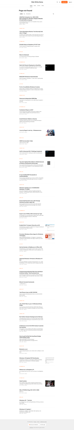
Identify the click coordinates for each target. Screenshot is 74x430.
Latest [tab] (21, 13)
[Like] (20, 25)
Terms (38, 421)
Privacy (35, 421)
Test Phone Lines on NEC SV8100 (28, 292)
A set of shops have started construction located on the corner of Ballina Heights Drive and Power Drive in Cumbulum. (30, 112)
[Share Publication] (60, 2)
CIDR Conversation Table (26, 141)
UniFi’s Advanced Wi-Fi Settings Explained (30, 151)
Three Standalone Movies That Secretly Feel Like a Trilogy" (31, 32)
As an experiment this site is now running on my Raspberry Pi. (31, 372)
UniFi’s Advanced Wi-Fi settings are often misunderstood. (30, 152)
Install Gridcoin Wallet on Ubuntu (28, 119)
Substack (31, 427)
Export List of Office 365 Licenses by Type (30, 213)
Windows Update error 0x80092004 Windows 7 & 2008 (29, 188)
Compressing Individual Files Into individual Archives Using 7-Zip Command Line (31, 272)
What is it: (21, 391)
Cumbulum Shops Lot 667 (26, 110)
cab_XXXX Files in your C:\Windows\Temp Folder (30, 304)
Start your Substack (34, 424)
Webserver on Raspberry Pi (26, 369)
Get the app (42, 424)
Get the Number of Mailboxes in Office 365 (30, 247)
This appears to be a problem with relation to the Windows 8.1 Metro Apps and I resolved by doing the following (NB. (31, 329)
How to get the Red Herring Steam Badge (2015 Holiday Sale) (30, 337)
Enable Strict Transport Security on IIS (29, 225)
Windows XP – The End (25, 400)
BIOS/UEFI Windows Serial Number (28, 76)
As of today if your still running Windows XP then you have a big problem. (31, 402)
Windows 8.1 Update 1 (25, 409)
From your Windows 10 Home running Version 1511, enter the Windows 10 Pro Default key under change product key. (31, 262)
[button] (31, 5)
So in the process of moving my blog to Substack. (29, 56)
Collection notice (43, 421)
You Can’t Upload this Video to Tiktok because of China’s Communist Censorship (31, 162)
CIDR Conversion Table (23, 142)
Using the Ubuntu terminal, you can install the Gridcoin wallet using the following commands (30, 121)
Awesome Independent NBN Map (28, 98)
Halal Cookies (23, 381)
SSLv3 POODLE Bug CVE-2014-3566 (29, 390)
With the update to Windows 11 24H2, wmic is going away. (31, 78)
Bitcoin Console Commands (26, 282)
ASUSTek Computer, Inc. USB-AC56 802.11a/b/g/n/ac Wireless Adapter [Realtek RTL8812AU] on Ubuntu (31, 18)
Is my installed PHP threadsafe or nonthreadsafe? (28, 175)
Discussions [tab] (28, 13)
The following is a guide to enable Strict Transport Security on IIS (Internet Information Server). (31, 227)
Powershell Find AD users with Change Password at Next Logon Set (29, 201)
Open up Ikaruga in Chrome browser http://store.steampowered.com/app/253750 (28, 340)
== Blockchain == (22, 283)
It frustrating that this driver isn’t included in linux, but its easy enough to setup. (30, 22)
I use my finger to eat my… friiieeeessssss (30, 130)
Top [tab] (24, 13)
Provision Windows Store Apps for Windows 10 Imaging (31, 235)
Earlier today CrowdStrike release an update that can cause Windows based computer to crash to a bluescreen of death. (31, 89)
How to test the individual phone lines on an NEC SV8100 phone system (30, 294)
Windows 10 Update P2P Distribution (29, 358)
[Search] (57, 2)
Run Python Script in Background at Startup (31, 316)
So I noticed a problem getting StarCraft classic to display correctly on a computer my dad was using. (30, 67)
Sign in (70, 2)
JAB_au (24, 24)
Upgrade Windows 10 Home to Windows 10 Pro (30, 259)
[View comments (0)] (28, 25)
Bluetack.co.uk (23, 349)
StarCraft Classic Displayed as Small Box (30, 65)
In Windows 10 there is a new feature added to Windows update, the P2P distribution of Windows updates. (30, 360)
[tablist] (25, 14)
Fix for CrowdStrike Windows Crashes (29, 87)
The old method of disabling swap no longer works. (29, 46)
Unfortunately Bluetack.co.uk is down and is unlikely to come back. (31, 351)
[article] (37, 21)
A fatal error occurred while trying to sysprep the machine (31, 326)
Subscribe (64, 2)
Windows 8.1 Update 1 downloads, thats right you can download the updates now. (30, 411)
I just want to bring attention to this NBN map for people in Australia (31, 100)
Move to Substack (24, 55)
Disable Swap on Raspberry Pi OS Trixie (29, 44)
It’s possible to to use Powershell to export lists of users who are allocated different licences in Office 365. (31, 216)
